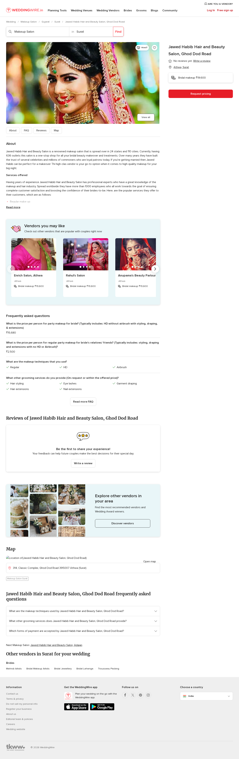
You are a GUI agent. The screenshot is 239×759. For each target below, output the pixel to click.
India (191, 696)
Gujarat (46, 21)
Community (169, 10)
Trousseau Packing (108, 668)
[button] (83, 448)
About (13, 130)
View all (146, 117)
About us (11, 714)
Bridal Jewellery (63, 668)
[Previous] (11, 269)
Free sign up (225, 10)
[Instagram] (148, 695)
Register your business (19, 708)
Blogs (154, 10)
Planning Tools (57, 10)
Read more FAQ (83, 401)
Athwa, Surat (181, 67)
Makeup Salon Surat (17, 578)
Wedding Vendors (108, 10)
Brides (128, 10)
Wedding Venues (81, 10)
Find (118, 32)
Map (56, 130)
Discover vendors (122, 523)
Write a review (83, 463)
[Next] (155, 269)
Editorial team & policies (19, 719)
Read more (13, 207)
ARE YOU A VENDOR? (220, 3)
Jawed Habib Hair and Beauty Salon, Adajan (56, 645)
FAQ (26, 130)
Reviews (41, 130)
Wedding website (15, 729)
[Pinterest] (140, 695)
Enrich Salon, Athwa (28, 275)
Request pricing (201, 94)
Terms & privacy (15, 698)
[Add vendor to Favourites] (154, 47)
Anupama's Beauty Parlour (137, 275)
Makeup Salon (29, 21)
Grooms (141, 10)
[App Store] (76, 709)
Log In (211, 10)
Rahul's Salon (75, 275)
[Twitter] (133, 695)
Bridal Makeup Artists (38, 668)
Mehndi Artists (14, 668)
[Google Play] (102, 709)
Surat (57, 21)
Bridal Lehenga (84, 668)
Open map (149, 561)
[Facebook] (125, 695)
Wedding (11, 21)
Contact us (12, 693)
